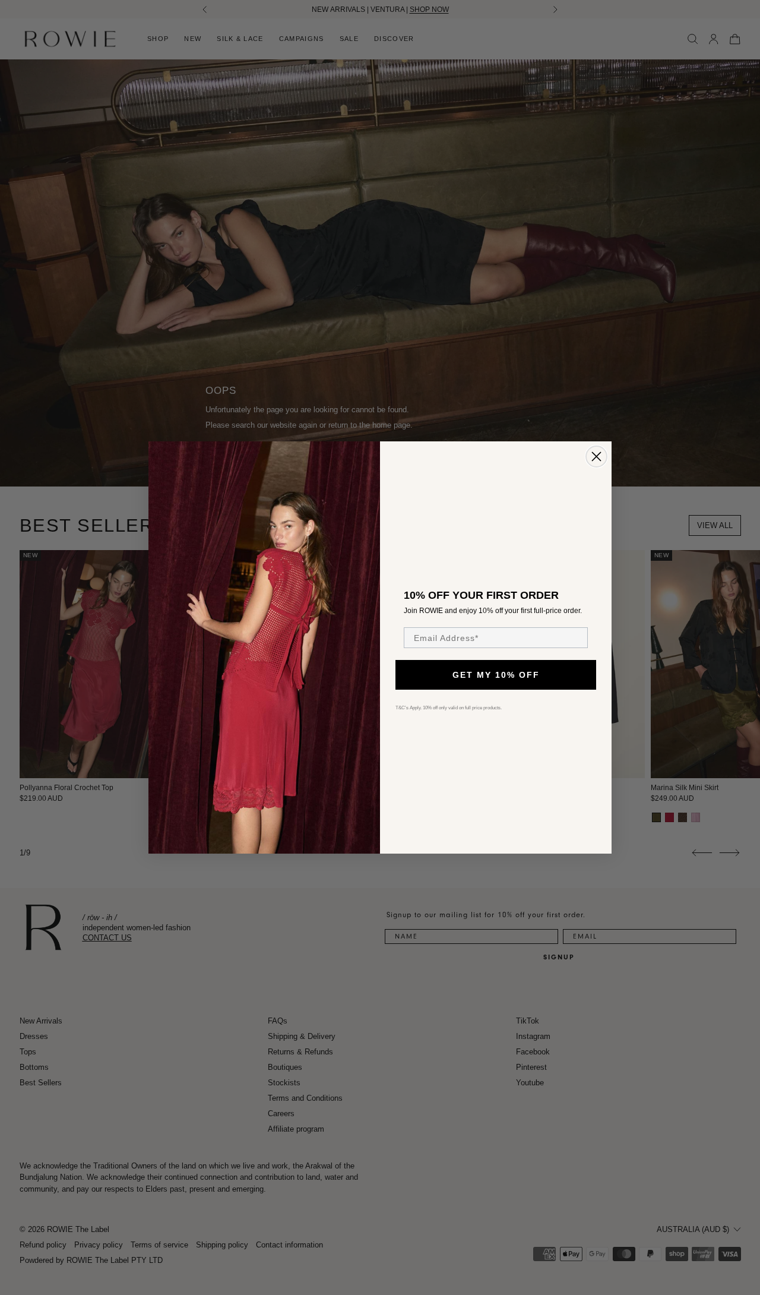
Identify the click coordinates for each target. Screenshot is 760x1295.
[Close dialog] (596, 456)
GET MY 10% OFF (496, 675)
